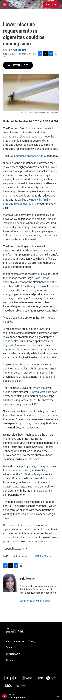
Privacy (9, 660)
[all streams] (58, 696)
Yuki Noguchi (19, 49)
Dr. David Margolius (40, 391)
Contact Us (11, 647)
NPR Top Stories (43, 556)
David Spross (41, 278)
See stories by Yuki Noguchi (35, 600)
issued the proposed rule (28, 155)
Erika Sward (50, 167)
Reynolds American (14, 345)
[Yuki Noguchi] (10, 583)
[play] (4, 696)
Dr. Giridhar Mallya (31, 474)
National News (20, 556)
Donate (52, 4)
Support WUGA (13, 654)
